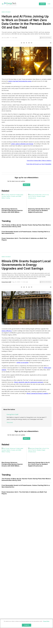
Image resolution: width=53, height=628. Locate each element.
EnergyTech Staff (6, 282)
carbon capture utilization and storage (22, 144)
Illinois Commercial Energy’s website (37, 393)
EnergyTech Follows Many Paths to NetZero (39, 160)
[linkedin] (24, 42)
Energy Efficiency (6, 12)
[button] (3, 4)
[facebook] (21, 42)
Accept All (26, 625)
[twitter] (26, 42)
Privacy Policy (46, 621)
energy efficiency (7, 331)
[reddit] (29, 42)
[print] (50, 42)
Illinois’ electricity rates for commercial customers (28, 382)
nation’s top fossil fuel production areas (20, 81)
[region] (26, 623)
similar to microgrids (23, 362)
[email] (31, 42)
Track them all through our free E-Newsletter (38, 164)
